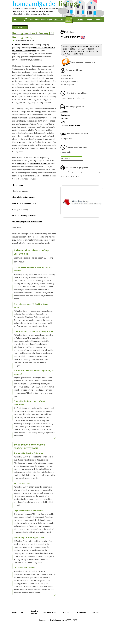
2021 (72, 176)
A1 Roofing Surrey (20, 44)
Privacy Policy (81, 612)
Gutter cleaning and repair (24, 215)
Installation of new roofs (24, 197)
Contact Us (65, 115)
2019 (77, 176)
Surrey (18, 142)
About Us (64, 111)
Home (14, 612)
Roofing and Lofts (20, 27)
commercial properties (40, 163)
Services (64, 118)
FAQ (22, 612)
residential (21, 163)
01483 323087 (70, 37)
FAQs (62, 122)
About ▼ (24, 20)
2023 (67, 176)
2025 (62, 176)
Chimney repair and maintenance (27, 221)
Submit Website (68, 19)
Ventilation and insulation (24, 203)
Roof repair (18, 185)
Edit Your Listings (49, 612)
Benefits (66, 612)
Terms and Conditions (70, 125)
